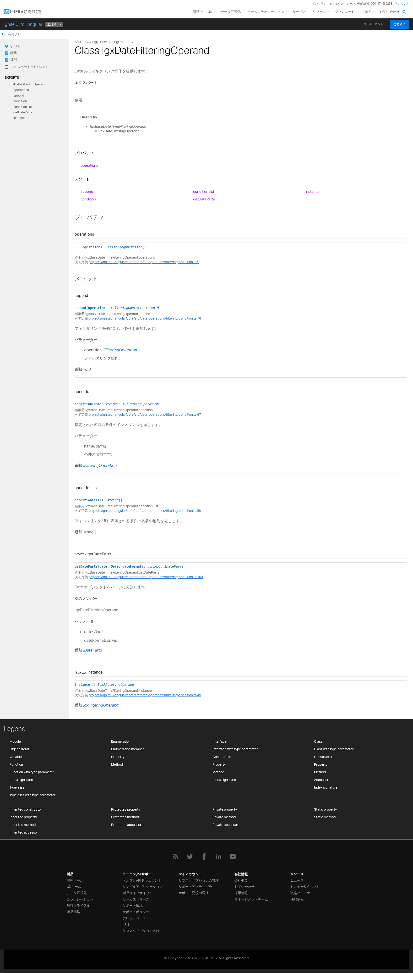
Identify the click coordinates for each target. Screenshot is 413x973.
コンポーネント (373, 24)
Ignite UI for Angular (23, 24)
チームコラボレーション (265, 12)
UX (210, 12)
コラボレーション (80, 899)
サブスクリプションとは (141, 931)
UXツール (74, 887)
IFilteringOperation (124, 247)
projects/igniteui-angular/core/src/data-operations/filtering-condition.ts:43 (145, 695)
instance (19, 118)
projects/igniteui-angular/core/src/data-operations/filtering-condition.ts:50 (145, 511)
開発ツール (75, 880)
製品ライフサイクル (138, 893)
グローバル (83, 42)
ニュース (297, 880)
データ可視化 (231, 12)
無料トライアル (78, 905)
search (4, 34)
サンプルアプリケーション (143, 887)
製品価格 (73, 912)
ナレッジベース (134, 918)
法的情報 (297, 899)
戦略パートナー (302, 893)
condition (20, 101)
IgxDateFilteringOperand (28, 84)
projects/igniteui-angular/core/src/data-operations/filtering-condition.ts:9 (144, 262)
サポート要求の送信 (194, 893)
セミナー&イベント (304, 887)
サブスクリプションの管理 (199, 880)
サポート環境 (133, 905)
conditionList (22, 107)
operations (21, 90)
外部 (13, 60)
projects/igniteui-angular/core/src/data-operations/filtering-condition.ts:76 (145, 318)
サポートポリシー (136, 912)
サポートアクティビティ (197, 887)
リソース (319, 12)
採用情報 (241, 893)
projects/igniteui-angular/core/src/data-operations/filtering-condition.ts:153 (146, 577)
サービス (299, 12)
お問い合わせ (390, 12)
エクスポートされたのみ (28, 67)
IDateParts (174, 566)
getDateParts (23, 112)
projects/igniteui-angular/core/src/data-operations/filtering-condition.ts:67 (145, 414)
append (18, 95)
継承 (13, 53)
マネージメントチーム (251, 899)
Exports (12, 77)
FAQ (126, 924)
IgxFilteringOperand (116, 684)
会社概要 (241, 880)
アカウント (402, 3)
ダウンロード (344, 12)
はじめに (399, 24)
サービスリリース (136, 899)
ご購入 (366, 12)
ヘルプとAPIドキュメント (142, 880)
